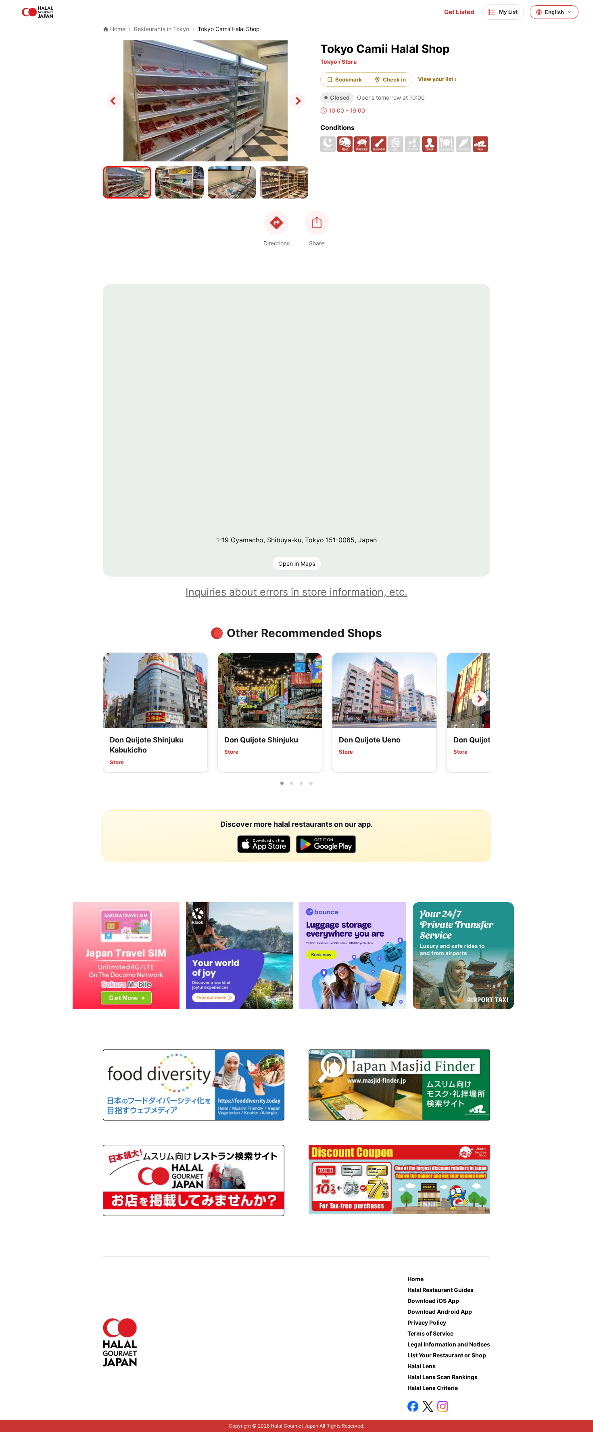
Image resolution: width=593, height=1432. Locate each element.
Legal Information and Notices (448, 1344)
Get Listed (459, 12)
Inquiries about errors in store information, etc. (296, 592)
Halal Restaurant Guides (440, 1289)
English (554, 12)
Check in (394, 79)
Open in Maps (296, 563)
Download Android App (439, 1311)
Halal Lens (421, 1366)
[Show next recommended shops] (479, 699)
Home (415, 1278)
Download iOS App (433, 1300)
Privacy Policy (426, 1322)
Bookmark (348, 79)
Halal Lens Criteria (432, 1387)
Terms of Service (430, 1333)
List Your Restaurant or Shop (446, 1355)
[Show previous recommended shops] (113, 699)
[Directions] (276, 223)
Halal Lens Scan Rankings (442, 1376)
